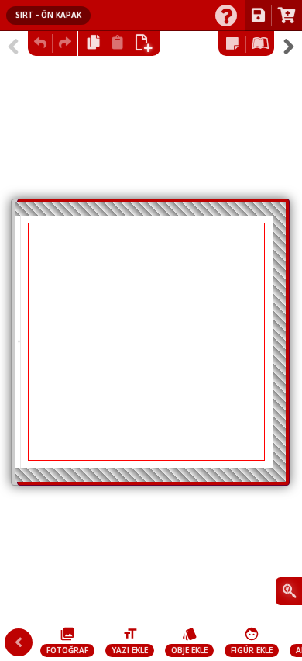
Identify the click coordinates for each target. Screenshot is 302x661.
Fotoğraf (67, 650)
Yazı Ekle (130, 650)
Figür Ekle (252, 650)
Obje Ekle (189, 650)
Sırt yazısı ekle (18, 342)
